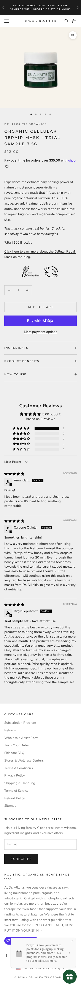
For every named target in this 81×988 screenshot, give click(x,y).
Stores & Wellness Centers (24, 760)
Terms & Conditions (18, 768)
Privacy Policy (14, 775)
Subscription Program (20, 722)
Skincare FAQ (14, 753)
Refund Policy (14, 798)
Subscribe (21, 859)
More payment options (40, 332)
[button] (21, 428)
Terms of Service (16, 790)
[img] (14, 474)
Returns (10, 730)
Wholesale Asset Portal (21, 738)
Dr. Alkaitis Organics (25, 124)
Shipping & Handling (19, 783)
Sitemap (10, 805)
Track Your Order (16, 745)
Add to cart (41, 307)
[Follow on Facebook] (6, 955)
